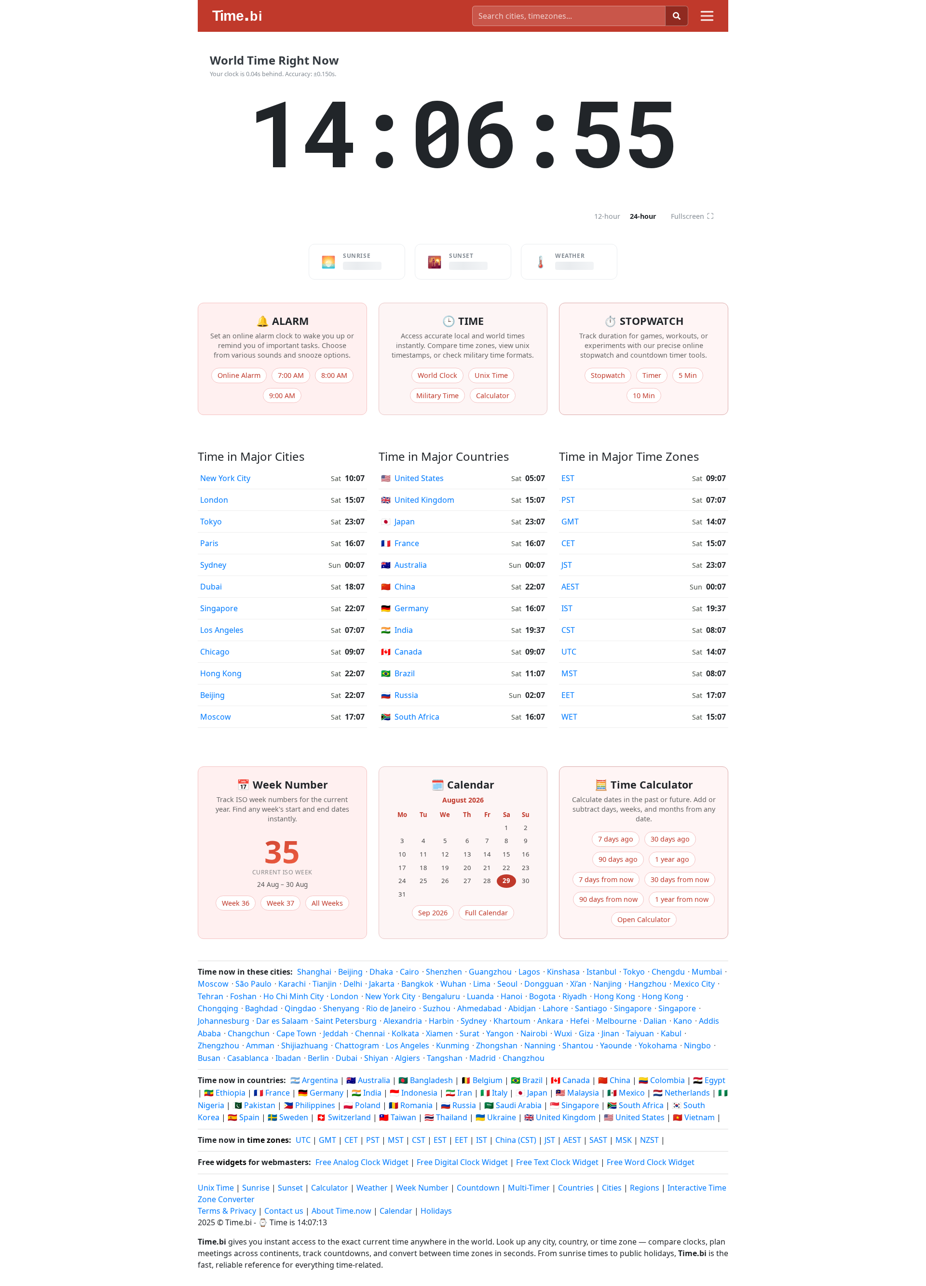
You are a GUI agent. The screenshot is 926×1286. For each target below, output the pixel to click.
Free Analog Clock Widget (362, 1162)
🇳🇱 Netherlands (681, 1092)
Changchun (249, 1033)
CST (568, 630)
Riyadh (574, 996)
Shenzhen (444, 971)
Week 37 (280, 903)
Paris (209, 543)
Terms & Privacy (227, 1211)
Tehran (210, 996)
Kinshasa (563, 971)
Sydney (213, 565)
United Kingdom (417, 500)
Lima (481, 983)
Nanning (540, 1045)
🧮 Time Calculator (644, 784)
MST (569, 673)
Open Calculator (643, 919)
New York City (225, 478)
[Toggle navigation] (707, 15)
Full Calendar (486, 912)
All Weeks (327, 903)
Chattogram (357, 1045)
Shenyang (341, 1008)
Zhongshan (496, 1045)
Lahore (555, 1008)
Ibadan (288, 1058)
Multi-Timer (529, 1187)
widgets (231, 1162)
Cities (612, 1187)
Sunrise (256, 1187)
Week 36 (235, 903)
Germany (404, 608)
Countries (576, 1187)
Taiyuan (640, 1033)
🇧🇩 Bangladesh (425, 1080)
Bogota (542, 996)
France (400, 543)
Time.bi (238, 1222)
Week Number (422, 1187)
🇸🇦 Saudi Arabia (513, 1105)
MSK (623, 1140)
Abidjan (522, 1008)
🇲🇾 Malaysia (577, 1092)
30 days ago (670, 839)
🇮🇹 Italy (493, 1092)
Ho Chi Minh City (293, 996)
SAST (598, 1140)
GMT (570, 521)
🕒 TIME (463, 321)
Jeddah (335, 1033)
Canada (401, 651)
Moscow (215, 716)
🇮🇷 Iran (459, 1092)
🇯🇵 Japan (531, 1092)
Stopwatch (608, 375)
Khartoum (512, 1021)
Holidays (436, 1211)
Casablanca (248, 1058)
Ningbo (697, 1045)
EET (567, 695)
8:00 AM (334, 375)
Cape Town (296, 1033)
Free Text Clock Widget (557, 1162)
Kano (682, 1021)
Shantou (577, 1045)
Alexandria (402, 1021)
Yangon (500, 1033)
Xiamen (439, 1033)
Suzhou (436, 1008)
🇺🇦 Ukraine (496, 1117)
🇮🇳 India (366, 1092)
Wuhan (453, 983)
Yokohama (658, 1045)
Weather (372, 1187)
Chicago (215, 651)
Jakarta (382, 983)
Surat (469, 1033)
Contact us (283, 1211)
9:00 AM (282, 395)
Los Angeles (222, 630)
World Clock (437, 375)
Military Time (437, 395)
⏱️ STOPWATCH (644, 321)
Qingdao (300, 1008)
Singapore (219, 608)
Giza (587, 1033)
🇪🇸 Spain (243, 1117)
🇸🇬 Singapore (574, 1105)
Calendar (396, 1211)
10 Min (644, 395)
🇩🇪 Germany (320, 1092)
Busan (209, 1058)
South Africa (410, 716)
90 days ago (618, 859)
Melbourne (616, 1021)
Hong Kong (221, 673)
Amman (260, 1045)
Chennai (370, 1033)
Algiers (407, 1058)
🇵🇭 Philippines (309, 1105)
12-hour (607, 216)
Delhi (352, 983)
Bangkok (417, 983)
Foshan (243, 996)
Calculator (492, 395)
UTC (568, 651)
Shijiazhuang (304, 1045)
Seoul (507, 983)
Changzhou (524, 1058)
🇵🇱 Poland (362, 1105)
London (214, 500)
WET (569, 716)
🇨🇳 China (614, 1080)
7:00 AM (291, 375)
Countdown (478, 1187)
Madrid (482, 1058)
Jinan (610, 1033)
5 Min (688, 375)
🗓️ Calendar (462, 784)
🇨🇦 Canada (570, 1080)
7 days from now (606, 879)
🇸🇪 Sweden (288, 1117)
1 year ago (672, 859)
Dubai (211, 586)
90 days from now (608, 899)
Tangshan (445, 1058)
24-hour (643, 216)
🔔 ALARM (282, 321)
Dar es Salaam (282, 1021)
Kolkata (405, 1033)
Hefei (579, 1021)
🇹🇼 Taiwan (397, 1117)
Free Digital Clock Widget (462, 1162)
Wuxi (563, 1033)
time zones (268, 1140)
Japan (398, 521)
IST (566, 608)
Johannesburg (223, 1021)
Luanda (480, 996)
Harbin (441, 1021)
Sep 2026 (433, 912)
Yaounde (616, 1045)
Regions (644, 1187)
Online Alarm (239, 375)
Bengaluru (441, 996)
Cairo (409, 971)
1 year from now (681, 899)
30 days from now (680, 879)
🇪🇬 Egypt (709, 1080)
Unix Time (491, 375)
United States (412, 478)
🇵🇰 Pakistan (253, 1105)
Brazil (398, 673)
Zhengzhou (218, 1045)
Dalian (655, 1021)
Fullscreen (692, 216)
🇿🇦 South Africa (635, 1105)
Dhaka (381, 971)
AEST (570, 586)
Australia (404, 565)
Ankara (550, 1021)
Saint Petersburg (346, 1021)
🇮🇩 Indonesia (413, 1092)
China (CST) (515, 1140)
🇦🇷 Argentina (314, 1080)
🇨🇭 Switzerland (343, 1117)
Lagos (529, 971)
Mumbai (707, 971)
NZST (649, 1140)
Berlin (318, 1058)
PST (568, 500)
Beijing (212, 695)
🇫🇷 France (272, 1092)
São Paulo (253, 983)
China (398, 586)
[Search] (676, 16)
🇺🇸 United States (634, 1117)
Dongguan (543, 983)
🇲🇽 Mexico (626, 1092)
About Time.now (341, 1211)
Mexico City (694, 983)
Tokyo (211, 521)
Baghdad (261, 1008)
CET (568, 543)
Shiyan (376, 1058)
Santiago (591, 1008)
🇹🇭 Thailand (445, 1117)
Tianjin (325, 983)
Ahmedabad (479, 1008)
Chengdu (668, 971)
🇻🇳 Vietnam (694, 1117)
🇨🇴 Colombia (662, 1080)
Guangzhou (490, 971)
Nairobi (533, 1033)
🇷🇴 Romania (411, 1105)
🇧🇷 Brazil (527, 1080)
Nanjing (607, 983)
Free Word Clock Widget (650, 1162)
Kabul (671, 1033)
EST (567, 478)
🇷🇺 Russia (458, 1105)
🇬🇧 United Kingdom (560, 1117)
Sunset (290, 1187)
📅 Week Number (282, 784)
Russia (399, 695)
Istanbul (601, 971)
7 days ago (615, 839)
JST (566, 565)
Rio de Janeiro (391, 1008)
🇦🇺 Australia (368, 1080)
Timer (651, 375)
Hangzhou (647, 983)
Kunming (452, 1045)
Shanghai (314, 971)
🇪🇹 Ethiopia (224, 1092)
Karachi (292, 983)
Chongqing (218, 1008)
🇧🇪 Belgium (482, 1080)
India (397, 630)
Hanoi (511, 996)
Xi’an (578, 983)
